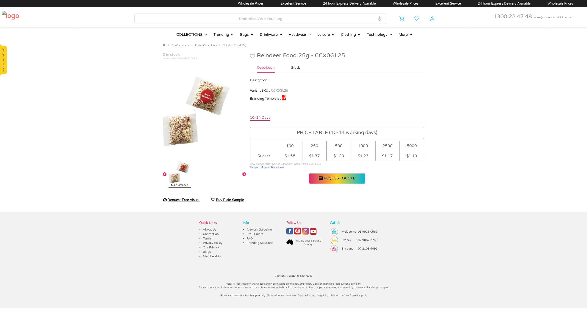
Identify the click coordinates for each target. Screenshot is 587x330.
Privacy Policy (212, 243)
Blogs (207, 252)
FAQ (249, 238)
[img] (284, 97)
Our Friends (211, 247)
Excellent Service (285, 4)
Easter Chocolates (206, 45)
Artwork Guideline (259, 229)
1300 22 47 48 (512, 16)
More (403, 34)
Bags (244, 34)
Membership (212, 256)
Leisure (323, 34)
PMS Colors (254, 234)
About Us (209, 229)
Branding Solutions (259, 243)
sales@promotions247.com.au (553, 17)
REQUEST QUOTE (339, 178)
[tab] (266, 69)
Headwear (297, 34)
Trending (221, 34)
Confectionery (180, 45)
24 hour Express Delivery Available (341, 4)
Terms (207, 238)
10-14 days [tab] (260, 117)
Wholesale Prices (242, 4)
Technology (377, 34)
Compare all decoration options (267, 167)
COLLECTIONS (189, 34)
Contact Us (211, 234)
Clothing (348, 34)
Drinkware (269, 34)
